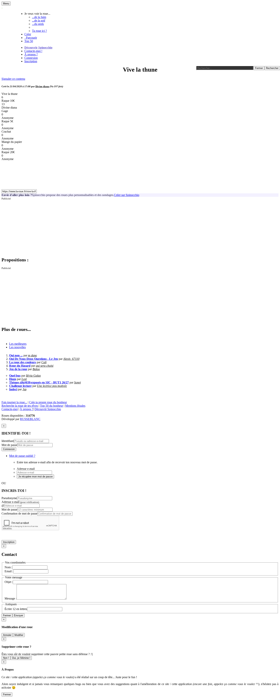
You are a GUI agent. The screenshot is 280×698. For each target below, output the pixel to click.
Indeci (13, 389)
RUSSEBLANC (30, 419)
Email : (9, 571)
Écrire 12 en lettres (16, 609)
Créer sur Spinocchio (126, 195)
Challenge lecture (20, 385)
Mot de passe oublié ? (22, 455)
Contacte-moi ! (33, 51)
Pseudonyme (9, 498)
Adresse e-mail (20, 501)
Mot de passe (9, 445)
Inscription (30, 61)
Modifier (18, 635)
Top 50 (28, 41)
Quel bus (15, 375)
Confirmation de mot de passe (19, 513)
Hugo (12, 379)
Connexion (31, 57)
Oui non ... (16, 355)
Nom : (8, 567)
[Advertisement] (116, 227)
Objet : (9, 582)
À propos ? (31, 54)
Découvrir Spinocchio (38, 47)
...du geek (38, 24)
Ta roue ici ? (39, 30)
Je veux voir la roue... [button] (37, 13)
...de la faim (39, 17)
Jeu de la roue (18, 369)
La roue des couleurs (22, 362)
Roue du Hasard (19, 365)
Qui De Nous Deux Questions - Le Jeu (33, 358)
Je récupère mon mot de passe (35, 476)
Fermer (7, 615)
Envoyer (18, 615)
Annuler (7, 635)
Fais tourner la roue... (14, 402)
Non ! (6, 657)
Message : (11, 598)
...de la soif (38, 20)
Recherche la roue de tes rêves (20, 405)
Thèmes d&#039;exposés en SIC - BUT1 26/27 (39, 382)
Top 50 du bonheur (51, 405)
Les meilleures (17, 343)
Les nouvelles (17, 347)
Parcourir (30, 37)
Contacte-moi (10, 409)
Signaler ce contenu (13, 78)
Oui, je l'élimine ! (21, 657)
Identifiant (8, 441)
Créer (27, 34)
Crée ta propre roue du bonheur (48, 402)
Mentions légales (75, 405)
